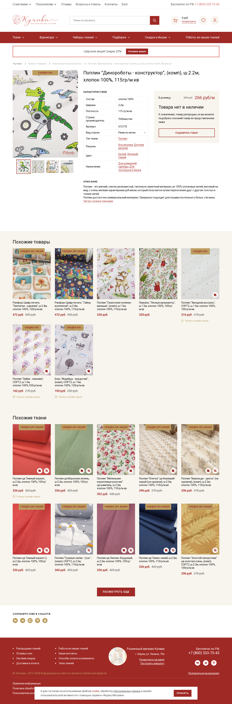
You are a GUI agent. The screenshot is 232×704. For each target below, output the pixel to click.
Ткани (16, 37)
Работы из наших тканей (202, 37)
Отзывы (66, 4)
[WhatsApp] (30, 620)
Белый (122, 154)
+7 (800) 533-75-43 (207, 4)
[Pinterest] (37, 620)
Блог (125, 4)
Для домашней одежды (127, 165)
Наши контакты (68, 653)
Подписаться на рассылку (203, 673)
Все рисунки (125, 144)
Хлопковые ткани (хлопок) (67, 63)
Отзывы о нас (24, 653)
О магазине (20, 4)
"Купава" (17, 63)
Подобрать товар (186, 132)
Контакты (111, 4)
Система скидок (25, 658)
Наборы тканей (83, 37)
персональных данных (126, 691)
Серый (122, 157)
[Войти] (215, 20)
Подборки (119, 37)
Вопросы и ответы (88, 4)
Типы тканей (66, 663)
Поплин (122, 138)
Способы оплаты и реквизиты (76, 658)
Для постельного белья (129, 168)
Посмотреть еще (116, 591)
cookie (95, 691)
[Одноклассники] (45, 620)
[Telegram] (22, 620)
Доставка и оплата (27, 663)
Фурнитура (47, 37)
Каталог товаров (37, 63)
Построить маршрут (152, 663)
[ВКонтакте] (15, 620)
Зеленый (132, 154)
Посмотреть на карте (151, 659)
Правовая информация (27, 683)
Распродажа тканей (28, 648)
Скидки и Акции (156, 37)
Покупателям (44, 4)
